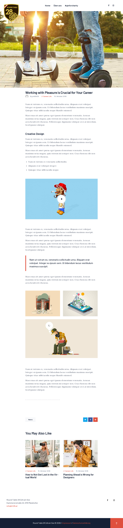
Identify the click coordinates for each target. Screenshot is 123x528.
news (30, 420)
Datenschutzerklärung (81, 523)
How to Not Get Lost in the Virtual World (41, 476)
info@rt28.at (12, 506)
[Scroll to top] (116, 523)
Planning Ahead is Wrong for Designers (78, 476)
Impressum (66, 523)
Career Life (47, 96)
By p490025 (34, 96)
